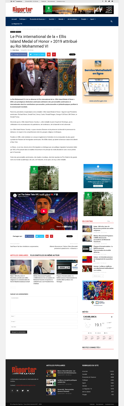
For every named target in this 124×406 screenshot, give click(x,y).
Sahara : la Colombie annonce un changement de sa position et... (103, 259)
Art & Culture (72, 19)
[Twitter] (109, 1)
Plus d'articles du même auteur (44, 255)
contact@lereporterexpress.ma (25, 385)
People (83, 19)
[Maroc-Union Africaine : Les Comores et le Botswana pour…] (51, 373)
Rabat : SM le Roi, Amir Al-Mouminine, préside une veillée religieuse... (103, 228)
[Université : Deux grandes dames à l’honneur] (51, 391)
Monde (61, 19)
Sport (92, 19)
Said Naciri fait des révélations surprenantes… (24, 246)
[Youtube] (112, 1)
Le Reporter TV (17, 24)
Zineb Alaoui (15, 50)
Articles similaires (19, 255)
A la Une (13, 31)
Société (51, 19)
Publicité (43, 1)
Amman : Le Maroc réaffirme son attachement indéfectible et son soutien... (103, 268)
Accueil (14, 19)
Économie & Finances (37, 19)
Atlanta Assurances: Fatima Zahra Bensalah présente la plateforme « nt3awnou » (64, 247)
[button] (111, 21)
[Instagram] (105, 1)
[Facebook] (102, 1)
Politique (22, 19)
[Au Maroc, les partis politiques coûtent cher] (51, 382)
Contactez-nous (61, 1)
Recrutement (51, 1)
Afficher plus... (97, 276)
